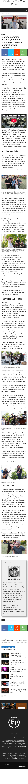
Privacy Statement (21, 764)
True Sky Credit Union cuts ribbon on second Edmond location (7, 640)
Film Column (4, 657)
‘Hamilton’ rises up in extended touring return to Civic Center (17, 662)
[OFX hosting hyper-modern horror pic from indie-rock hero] (5, 676)
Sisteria (7, 619)
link (20, 746)
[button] (2, 10)
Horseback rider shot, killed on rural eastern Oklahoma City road (21, 640)
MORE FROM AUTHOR (8, 649)
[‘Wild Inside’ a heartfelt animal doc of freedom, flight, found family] (5, 690)
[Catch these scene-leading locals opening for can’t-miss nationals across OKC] (5, 669)
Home (2, 13)
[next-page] (5, 696)
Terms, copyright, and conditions (9, 764)
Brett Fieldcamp (6, 47)
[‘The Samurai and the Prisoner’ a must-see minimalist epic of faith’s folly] (5, 655)
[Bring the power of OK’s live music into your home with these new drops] (5, 683)
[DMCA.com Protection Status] (22, 767)
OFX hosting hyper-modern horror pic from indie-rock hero (17, 676)
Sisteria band (12, 619)
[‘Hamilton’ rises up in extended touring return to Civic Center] (5, 662)
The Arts (7, 13)
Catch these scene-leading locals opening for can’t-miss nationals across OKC (18, 669)
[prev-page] (2, 696)
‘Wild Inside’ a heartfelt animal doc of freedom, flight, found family (18, 690)
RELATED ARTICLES (8, 647)
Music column (4, 671)
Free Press (18, 59)
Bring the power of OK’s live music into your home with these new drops (17, 683)
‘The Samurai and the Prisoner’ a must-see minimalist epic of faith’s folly (18, 655)
